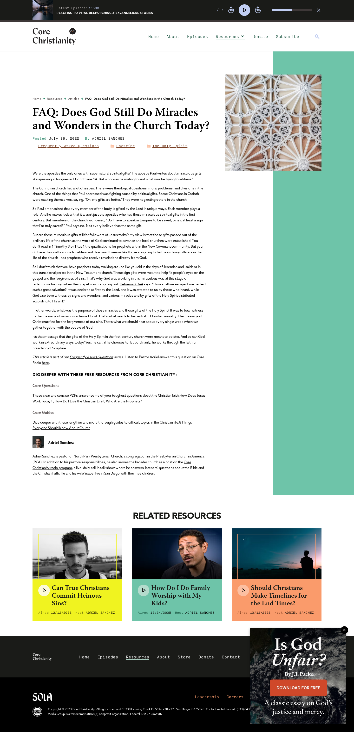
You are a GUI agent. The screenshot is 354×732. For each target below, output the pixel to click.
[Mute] (268, 10)
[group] (261, 10)
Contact (231, 657)
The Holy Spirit (170, 146)
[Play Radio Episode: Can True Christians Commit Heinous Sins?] (44, 590)
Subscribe (287, 36)
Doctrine (125, 146)
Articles (73, 98)
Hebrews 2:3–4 (131, 284)
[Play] (244, 10)
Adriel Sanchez (108, 138)
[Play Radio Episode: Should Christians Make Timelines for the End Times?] (243, 590)
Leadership (207, 697)
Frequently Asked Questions (68, 146)
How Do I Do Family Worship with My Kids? (180, 596)
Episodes (197, 36)
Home (153, 36)
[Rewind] (231, 10)
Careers (235, 697)
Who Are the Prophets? (124, 401)
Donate (260, 36)
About (172, 36)
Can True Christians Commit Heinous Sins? (81, 596)
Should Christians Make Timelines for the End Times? (279, 596)
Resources (227, 36)
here (45, 363)
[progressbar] (177, 21)
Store (184, 657)
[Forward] (258, 10)
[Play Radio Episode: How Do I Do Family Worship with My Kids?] (143, 590)
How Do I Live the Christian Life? (79, 401)
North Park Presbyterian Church (97, 456)
